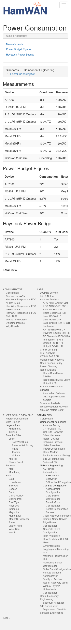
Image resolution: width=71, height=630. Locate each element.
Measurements (14, 44)
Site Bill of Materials (53, 458)
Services (10, 465)
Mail (45, 552)
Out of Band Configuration (57, 569)
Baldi (11, 478)
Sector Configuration (57, 508)
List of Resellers (51, 445)
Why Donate (12, 326)
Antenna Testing (51, 425)
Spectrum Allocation (53, 602)
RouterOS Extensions (51, 386)
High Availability (51, 535)
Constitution (12, 292)
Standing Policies (15, 322)
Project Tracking (48, 366)
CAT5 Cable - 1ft (52, 428)
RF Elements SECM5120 (56, 336)
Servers (50, 512)
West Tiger (14, 529)
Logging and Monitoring (56, 549)
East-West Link (20, 442)
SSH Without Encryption (53, 477)
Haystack (14, 505)
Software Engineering (51, 612)
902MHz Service (49, 292)
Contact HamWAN (15, 296)
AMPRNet (48, 468)
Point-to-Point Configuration (53, 503)
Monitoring (14, 472)
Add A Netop (47, 296)
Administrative (12, 289)
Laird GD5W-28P (52, 319)
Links (12, 438)
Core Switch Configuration (53, 497)
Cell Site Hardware (53, 431)
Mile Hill (13, 458)
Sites (8, 475)
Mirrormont (15, 428)
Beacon (13, 488)
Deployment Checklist (54, 609)
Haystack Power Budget (20, 54)
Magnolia (14, 512)
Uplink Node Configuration (50, 590)
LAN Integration (51, 545)
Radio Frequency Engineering (49, 597)
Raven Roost (16, 462)
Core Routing (13, 421)
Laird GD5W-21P (52, 316)
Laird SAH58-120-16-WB (56, 322)
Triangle (16, 452)
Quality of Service (52, 579)
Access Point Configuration (53, 490)
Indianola (14, 508)
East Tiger (14, 502)
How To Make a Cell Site (56, 539)
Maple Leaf (15, 515)
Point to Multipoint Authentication (52, 574)
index (6, 618)
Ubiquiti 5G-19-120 (53, 346)
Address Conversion (17, 418)
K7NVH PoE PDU (49, 356)
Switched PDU (51, 462)
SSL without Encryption (58, 482)
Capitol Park (15, 498)
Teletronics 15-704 (53, 339)
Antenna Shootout (52, 309)
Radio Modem (50, 452)
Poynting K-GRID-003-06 (56, 332)
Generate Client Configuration (51, 530)
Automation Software (54, 393)
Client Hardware (52, 435)
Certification (46, 418)
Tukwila (13, 431)
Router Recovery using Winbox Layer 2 (55, 584)
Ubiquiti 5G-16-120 (53, 342)
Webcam (16, 482)
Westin (12, 532)
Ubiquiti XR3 (50, 383)
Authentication (50, 472)
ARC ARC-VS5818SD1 (55, 306)
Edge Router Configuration (50, 524)
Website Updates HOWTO (54, 406)
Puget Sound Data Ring (18, 415)
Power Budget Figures (18, 49)
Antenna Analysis (49, 299)
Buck (11, 492)
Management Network (52, 359)
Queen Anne (15, 525)
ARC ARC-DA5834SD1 (55, 302)
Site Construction (49, 606)
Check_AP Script (49, 349)
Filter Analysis (47, 352)
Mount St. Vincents (19, 519)
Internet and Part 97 (16, 319)
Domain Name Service (55, 519)
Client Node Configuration (57, 515)
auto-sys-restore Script (52, 409)
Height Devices (51, 438)
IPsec (46, 542)
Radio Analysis (48, 369)
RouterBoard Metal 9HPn (56, 379)
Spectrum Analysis (50, 403)
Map (11, 468)
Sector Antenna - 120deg (56, 455)
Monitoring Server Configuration (52, 564)
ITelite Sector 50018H (54, 312)
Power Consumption (23, 74)
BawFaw (13, 485)
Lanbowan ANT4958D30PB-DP (54, 327)
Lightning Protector (53, 442)
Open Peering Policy (51, 363)
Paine (12, 522)
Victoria (16, 455)
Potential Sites (13, 435)
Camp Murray (16, 495)
